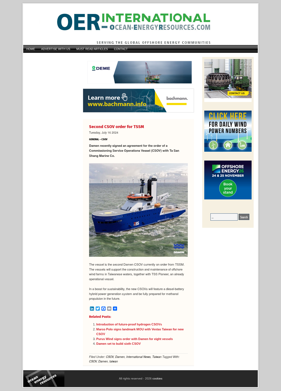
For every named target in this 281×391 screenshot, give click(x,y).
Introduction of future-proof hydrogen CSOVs (129, 324)
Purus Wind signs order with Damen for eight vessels (134, 339)
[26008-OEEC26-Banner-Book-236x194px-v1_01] (228, 199)
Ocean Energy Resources (137, 24)
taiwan (113, 361)
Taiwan (156, 357)
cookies (157, 378)
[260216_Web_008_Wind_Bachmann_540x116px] (138, 111)
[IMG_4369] (138, 86)
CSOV (110, 357)
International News (138, 357)
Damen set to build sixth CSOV (118, 343)
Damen (120, 357)
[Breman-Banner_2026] (228, 101)
